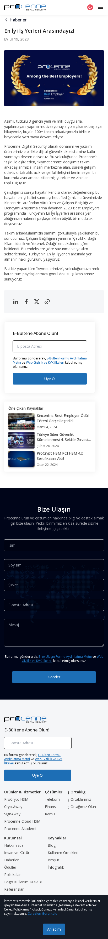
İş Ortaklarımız (79, 799)
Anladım (54, 929)
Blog (52, 845)
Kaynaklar (57, 837)
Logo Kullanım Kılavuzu (24, 881)
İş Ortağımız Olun (81, 806)
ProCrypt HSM (16, 799)
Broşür (53, 859)
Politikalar (12, 874)
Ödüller (10, 867)
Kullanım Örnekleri (63, 852)
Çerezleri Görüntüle (42, 914)
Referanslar (14, 889)
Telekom (52, 799)
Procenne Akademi (20, 828)
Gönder (54, 676)
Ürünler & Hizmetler (22, 791)
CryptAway (13, 806)
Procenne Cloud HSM (22, 821)
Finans (50, 806)
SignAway (12, 813)
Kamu (50, 813)
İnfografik (56, 867)
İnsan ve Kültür (16, 852)
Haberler (17, 20)
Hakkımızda (14, 845)
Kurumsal (13, 837)
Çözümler (53, 791)
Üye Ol (50, 378)
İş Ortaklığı (77, 791)
